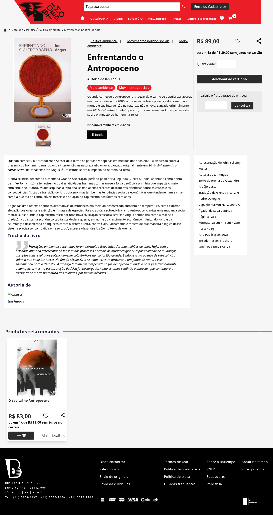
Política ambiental (49, 30)
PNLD (177, 19)
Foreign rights (253, 469)
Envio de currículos (115, 484)
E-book (97, 134)
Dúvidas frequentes (180, 484)
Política (31, 30)
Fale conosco (110, 469)
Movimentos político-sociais (82, 30)
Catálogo (97, 18)
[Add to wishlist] (238, 41)
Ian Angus (112, 79)
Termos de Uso (176, 462)
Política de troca (177, 476)
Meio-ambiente (101, 87)
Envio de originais (114, 476)
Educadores (216, 476)
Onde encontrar (112, 462)
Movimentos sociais (134, 87)
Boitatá (134, 18)
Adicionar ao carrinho (229, 79)
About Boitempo (255, 462)
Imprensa (214, 484)
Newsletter (157, 19)
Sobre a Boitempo (201, 19)
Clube (118, 19)
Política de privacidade (182, 469)
